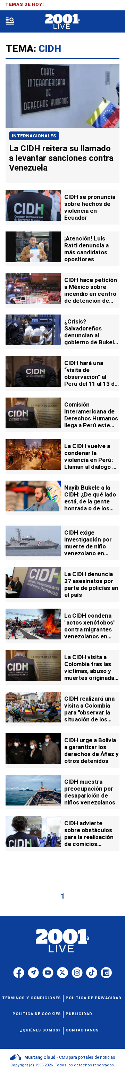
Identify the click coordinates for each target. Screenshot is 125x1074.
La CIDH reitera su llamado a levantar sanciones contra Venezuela (61, 158)
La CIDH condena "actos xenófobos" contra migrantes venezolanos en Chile (89, 629)
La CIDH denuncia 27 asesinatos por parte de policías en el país (91, 584)
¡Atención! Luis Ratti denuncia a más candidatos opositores (86, 249)
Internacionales (34, 135)
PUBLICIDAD (79, 1014)
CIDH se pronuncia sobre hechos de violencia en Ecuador (89, 207)
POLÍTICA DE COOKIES (36, 1014)
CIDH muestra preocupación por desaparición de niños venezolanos (89, 792)
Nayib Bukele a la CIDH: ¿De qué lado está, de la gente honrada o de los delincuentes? (90, 501)
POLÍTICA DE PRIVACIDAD (94, 998)
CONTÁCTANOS (82, 1030)
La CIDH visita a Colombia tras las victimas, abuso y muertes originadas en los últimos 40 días (90, 674)
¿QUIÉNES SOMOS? (40, 1030)
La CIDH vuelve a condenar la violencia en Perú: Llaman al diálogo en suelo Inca (91, 460)
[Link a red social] (18, 972)
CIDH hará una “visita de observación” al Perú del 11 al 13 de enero (91, 376)
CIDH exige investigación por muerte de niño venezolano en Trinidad (88, 546)
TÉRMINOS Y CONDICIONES (31, 998)
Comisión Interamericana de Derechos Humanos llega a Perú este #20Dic (91, 418)
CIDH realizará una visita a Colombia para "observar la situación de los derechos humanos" (91, 712)
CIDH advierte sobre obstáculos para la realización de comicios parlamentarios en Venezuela (89, 840)
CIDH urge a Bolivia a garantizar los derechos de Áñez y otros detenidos (91, 750)
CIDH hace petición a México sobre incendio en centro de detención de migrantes (90, 293)
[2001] (62, 21)
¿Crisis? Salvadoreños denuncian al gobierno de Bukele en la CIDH (90, 335)
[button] (10, 21)
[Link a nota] (62, 96)
